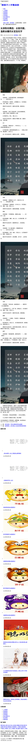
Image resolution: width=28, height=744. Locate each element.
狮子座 (5, 726)
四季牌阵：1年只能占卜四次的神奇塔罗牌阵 (15, 425)
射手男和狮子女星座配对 (9, 534)
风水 (11, 725)
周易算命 (5, 13)
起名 (4, 725)
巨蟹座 (18, 725)
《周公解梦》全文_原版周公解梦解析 (12, 453)
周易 (2, 725)
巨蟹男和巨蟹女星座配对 (9, 561)
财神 (24, 725)
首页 (4, 8)
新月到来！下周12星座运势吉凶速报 (13, 424)
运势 (6, 725)
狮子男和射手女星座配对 (9, 588)
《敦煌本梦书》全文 (8, 480)
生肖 (9, 725)
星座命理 (5, 20)
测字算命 (5, 15)
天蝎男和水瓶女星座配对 (9, 615)
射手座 (21, 725)
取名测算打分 (6, 16)
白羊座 (14, 725)
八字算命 (5, 10)
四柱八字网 (6, 22)
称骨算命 (5, 12)
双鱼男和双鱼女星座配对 (9, 507)
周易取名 (10, 726)
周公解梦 (5, 18)
